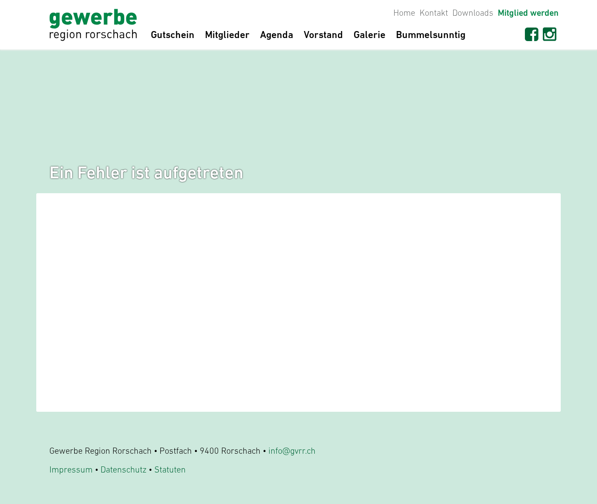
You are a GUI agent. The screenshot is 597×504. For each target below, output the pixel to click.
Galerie (369, 34)
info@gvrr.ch (292, 450)
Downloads (472, 12)
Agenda (276, 34)
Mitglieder (227, 34)
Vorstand (323, 34)
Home (404, 12)
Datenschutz (123, 469)
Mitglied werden (528, 13)
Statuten (170, 469)
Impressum (71, 469)
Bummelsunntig (430, 34)
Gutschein (172, 34)
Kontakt (434, 12)
